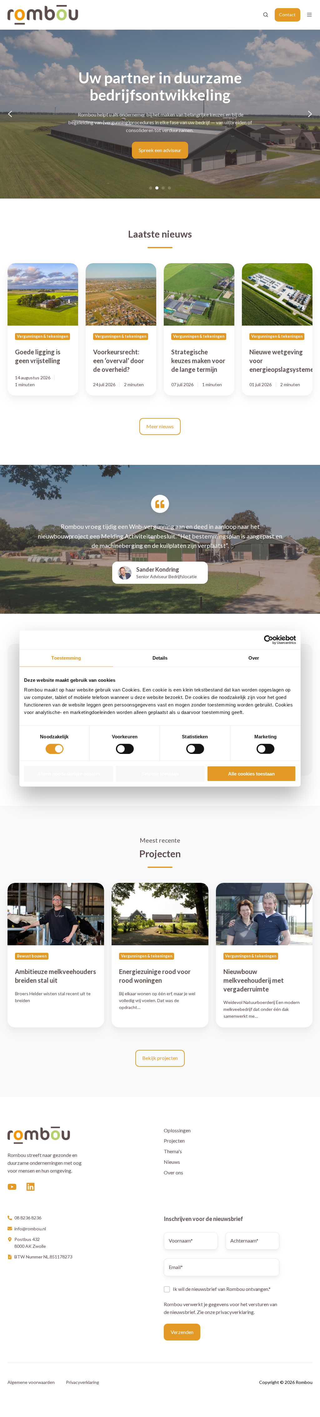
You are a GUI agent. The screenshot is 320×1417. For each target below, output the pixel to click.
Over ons (173, 1172)
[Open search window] (265, 15)
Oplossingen (177, 1130)
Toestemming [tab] (66, 657)
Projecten (174, 1141)
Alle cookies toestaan (251, 773)
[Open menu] (309, 15)
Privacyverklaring (82, 1382)
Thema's (173, 1151)
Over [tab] (253, 657)
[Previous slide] (10, 114)
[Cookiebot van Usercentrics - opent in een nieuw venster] (268, 639)
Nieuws (172, 1162)
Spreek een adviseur (160, 150)
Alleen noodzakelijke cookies (68, 773)
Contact (287, 14)
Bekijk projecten (160, 1058)
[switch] (125, 749)
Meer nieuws (160, 426)
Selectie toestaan (160, 773)
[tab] (150, 187)
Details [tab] (160, 657)
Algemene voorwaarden (31, 1382)
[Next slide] (310, 114)
